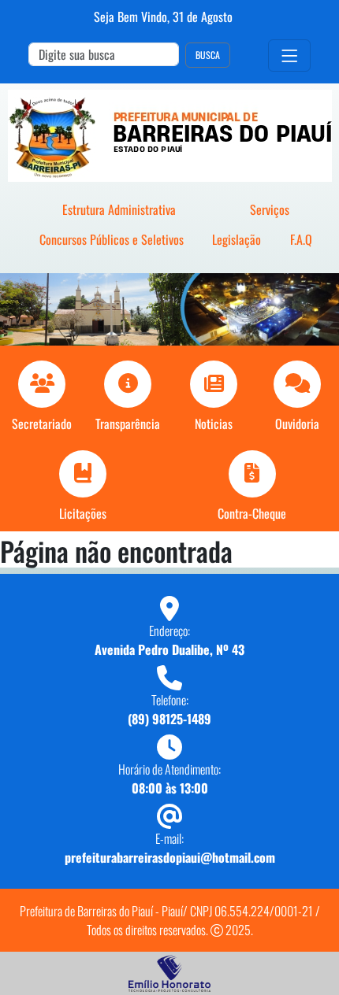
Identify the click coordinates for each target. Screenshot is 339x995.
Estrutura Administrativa (119, 209)
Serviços (269, 209)
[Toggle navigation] (289, 55)
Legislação (236, 239)
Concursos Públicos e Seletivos (111, 239)
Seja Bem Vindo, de (163, 16)
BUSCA (208, 54)
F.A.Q (301, 239)
